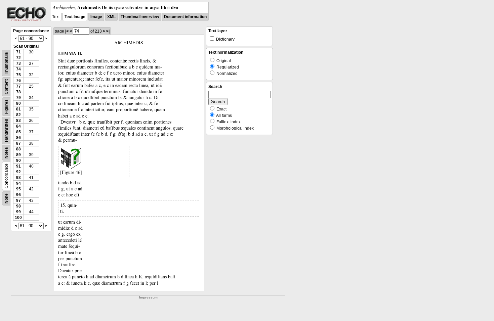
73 (18, 63)
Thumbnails (6, 63)
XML (111, 16)
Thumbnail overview (140, 16)
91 (18, 166)
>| (108, 31)
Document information (185, 16)
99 (18, 212)
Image (96, 16)
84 (18, 126)
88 (18, 149)
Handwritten (6, 130)
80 (18, 103)
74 (18, 69)
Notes (6, 152)
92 (18, 172)
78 (18, 92)
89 (18, 154)
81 (18, 109)
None (6, 198)
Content (6, 86)
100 (18, 217)
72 (18, 57)
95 (18, 189)
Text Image (75, 16)
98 (18, 206)
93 (18, 177)
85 (18, 132)
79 (18, 97)
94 (18, 183)
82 (18, 114)
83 (18, 120)
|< (67, 31)
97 (18, 200)
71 (18, 52)
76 (18, 80)
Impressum (148, 297)
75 (18, 75)
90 (18, 160)
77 (18, 86)
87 (18, 143)
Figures (6, 106)
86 (18, 137)
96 (18, 194)
